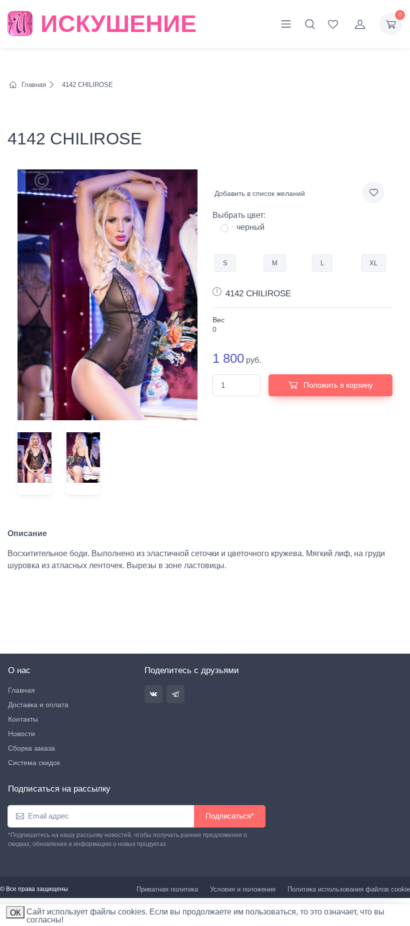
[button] (310, 23)
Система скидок (34, 763)
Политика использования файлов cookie (349, 889)
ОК (15, 913)
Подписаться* (230, 816)
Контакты (23, 719)
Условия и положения (243, 889)
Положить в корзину (337, 385)
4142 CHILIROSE (86, 84)
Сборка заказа (31, 748)
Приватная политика (167, 889)
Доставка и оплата (38, 705)
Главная (34, 84)
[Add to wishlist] (373, 192)
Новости (21, 734)
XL (374, 263)
